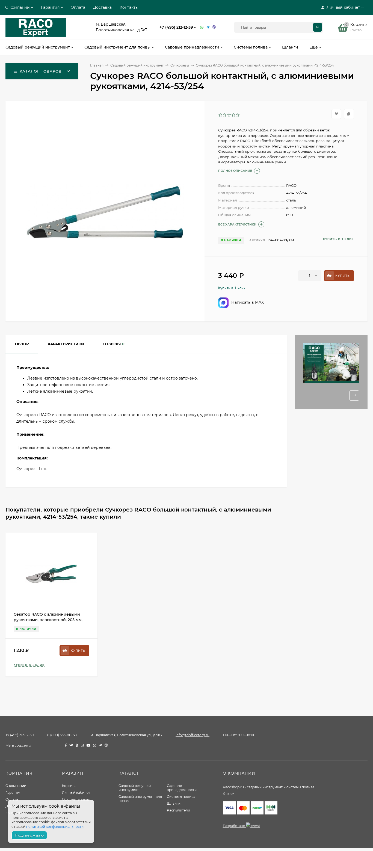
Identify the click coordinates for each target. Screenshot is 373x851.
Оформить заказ (76, 799)
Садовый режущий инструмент (135, 788)
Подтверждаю (29, 835)
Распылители (178, 810)
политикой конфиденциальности (55, 827)
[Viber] (214, 27)
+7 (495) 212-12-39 (176, 27)
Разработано (234, 826)
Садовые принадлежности (182, 788)
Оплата (78, 7)
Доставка (102, 7)
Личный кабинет (76, 792)
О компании (17, 7)
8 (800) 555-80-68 (62, 735)
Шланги (173, 803)
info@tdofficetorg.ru (192, 735)
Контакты (129, 7)
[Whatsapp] (201, 27)
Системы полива (181, 797)
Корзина (69, 786)
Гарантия (50, 7)
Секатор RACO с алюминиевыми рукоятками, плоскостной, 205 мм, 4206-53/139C (48, 620)
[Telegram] (207, 27)
